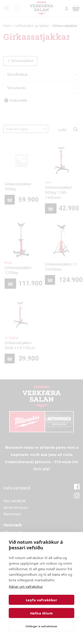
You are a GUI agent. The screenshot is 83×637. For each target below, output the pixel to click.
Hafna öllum (41, 613)
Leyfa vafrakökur (41, 600)
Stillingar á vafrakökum (41, 626)
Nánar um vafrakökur (26, 586)
